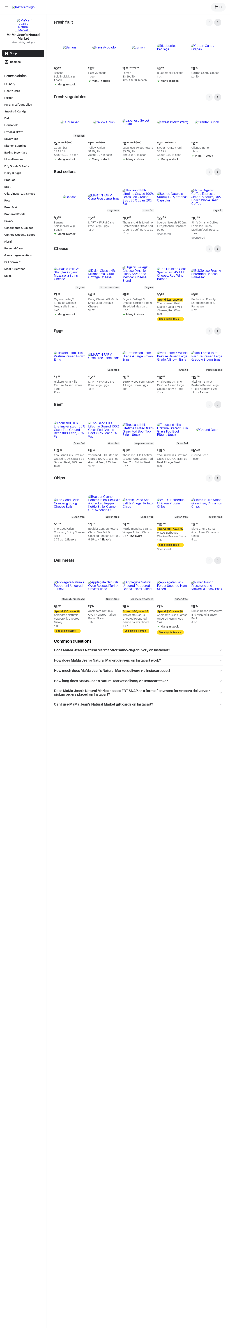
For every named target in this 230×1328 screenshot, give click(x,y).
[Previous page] (209, 22)
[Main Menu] (6, 7)
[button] (69, 60)
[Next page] (217, 22)
